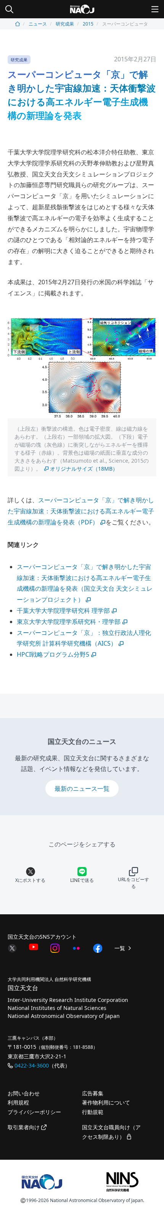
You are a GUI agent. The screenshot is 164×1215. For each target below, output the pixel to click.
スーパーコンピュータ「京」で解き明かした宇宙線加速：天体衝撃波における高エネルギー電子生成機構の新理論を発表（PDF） (81, 511)
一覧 (120, 948)
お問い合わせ (24, 1093)
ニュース (38, 24)
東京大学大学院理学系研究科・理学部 (69, 621)
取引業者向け (24, 1127)
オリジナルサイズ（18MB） (84, 468)
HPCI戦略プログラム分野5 (53, 654)
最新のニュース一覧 (82, 788)
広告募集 (92, 1093)
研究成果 (65, 24)
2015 (88, 24)
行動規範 (92, 1112)
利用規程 (18, 1102)
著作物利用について (106, 1102)
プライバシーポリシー (34, 1112)
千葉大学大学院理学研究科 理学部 (63, 610)
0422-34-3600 (31, 1065)
